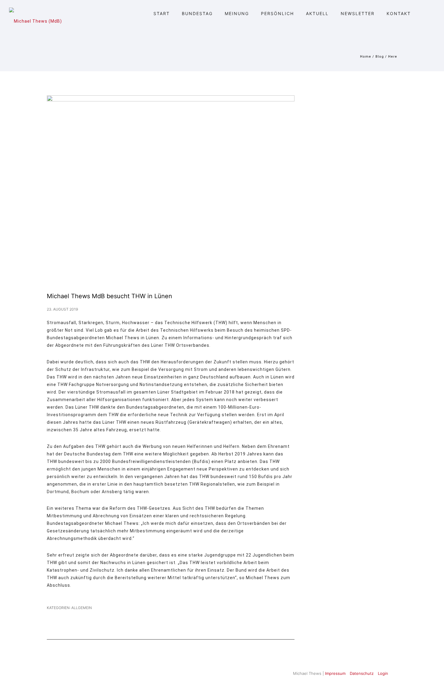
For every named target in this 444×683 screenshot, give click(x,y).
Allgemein (81, 607)
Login (383, 673)
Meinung (237, 13)
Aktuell (317, 13)
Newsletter (358, 13)
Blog (379, 57)
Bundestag (197, 13)
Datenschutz (362, 673)
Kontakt (399, 13)
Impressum (335, 673)
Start (161, 13)
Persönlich (277, 13)
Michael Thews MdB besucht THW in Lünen (109, 296)
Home (365, 57)
